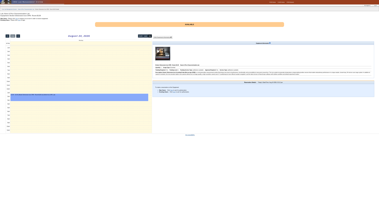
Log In (375, 5)
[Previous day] (7, 36)
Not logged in (367, 5)
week (145, 36)
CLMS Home (281, 2)
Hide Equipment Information (162, 37)
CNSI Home (272, 2)
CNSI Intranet (290, 2)
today (12, 36)
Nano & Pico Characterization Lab (26, 9)
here (16, 18)
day (150, 36)
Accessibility (190, 135)
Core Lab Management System (9, 9)
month (140, 36)
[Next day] (18, 36)
